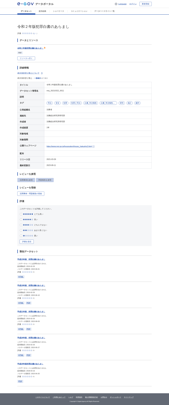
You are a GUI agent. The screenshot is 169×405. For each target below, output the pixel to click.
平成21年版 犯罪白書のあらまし (31, 312)
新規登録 (145, 4)
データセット (26, 11)
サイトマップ (129, 397)
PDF (28, 303)
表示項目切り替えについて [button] (28, 73)
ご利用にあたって (59, 397)
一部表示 (37, 78)
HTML (20, 277)
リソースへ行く (26, 58)
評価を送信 (26, 242)
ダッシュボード (115, 397)
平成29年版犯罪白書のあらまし (30, 364)
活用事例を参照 (26, 180)
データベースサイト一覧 (104, 11)
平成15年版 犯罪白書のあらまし (31, 259)
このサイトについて (42, 397)
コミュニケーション (79, 11)
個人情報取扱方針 (91, 397)
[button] (121, 3)
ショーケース (58, 11)
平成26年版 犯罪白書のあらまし (31, 338)
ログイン (133, 4)
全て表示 (44, 78)
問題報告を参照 (44, 180)
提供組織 (42, 11)
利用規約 (79, 397)
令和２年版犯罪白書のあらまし (30, 48)
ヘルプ (70, 397)
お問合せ (104, 397)
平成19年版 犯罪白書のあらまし (31, 285)
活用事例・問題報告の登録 (31, 194)
